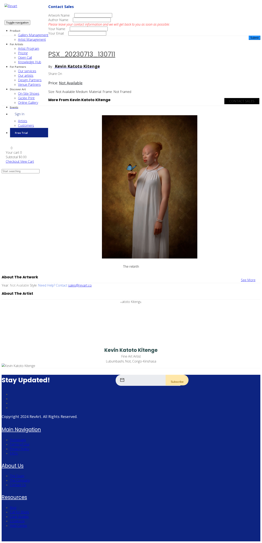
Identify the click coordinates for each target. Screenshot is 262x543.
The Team (17, 476)
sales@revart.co (80, 285)
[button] (9, 148)
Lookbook (17, 521)
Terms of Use (19, 444)
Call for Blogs (19, 512)
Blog (13, 507)
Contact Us (18, 485)
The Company (20, 480)
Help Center (18, 525)
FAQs (14, 453)
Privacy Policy (19, 449)
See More (248, 280)
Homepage (18, 440)
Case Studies (19, 516)
